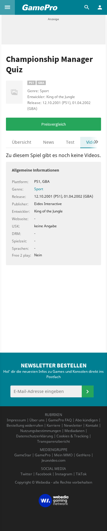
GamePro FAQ (60, 420)
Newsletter (73, 425)
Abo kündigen (86, 420)
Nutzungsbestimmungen (40, 430)
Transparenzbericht (53, 441)
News (48, 142)
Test (70, 142)
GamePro (43, 455)
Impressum (16, 420)
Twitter (26, 473)
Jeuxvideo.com (53, 460)
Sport (38, 188)
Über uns (37, 420)
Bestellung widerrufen (25, 425)
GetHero (83, 455)
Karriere (53, 425)
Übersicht (21, 142)
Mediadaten (74, 430)
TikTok (81, 473)
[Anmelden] (88, 391)
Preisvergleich (53, 124)
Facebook (43, 473)
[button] (7, 7)
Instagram (63, 473)
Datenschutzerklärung (34, 436)
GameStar (22, 455)
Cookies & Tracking (72, 436)
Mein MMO (63, 455)
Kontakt (92, 425)
